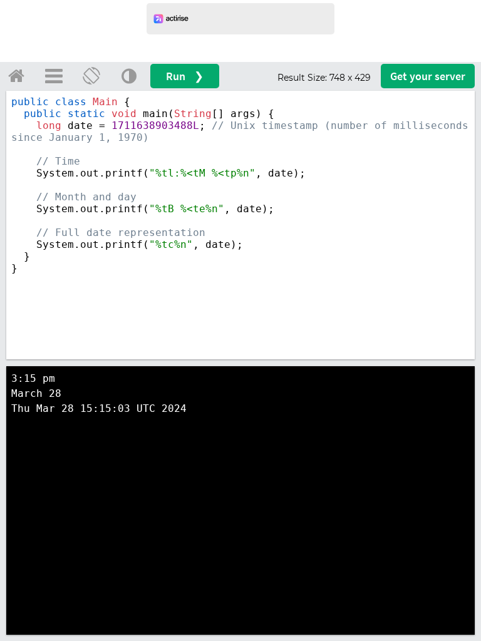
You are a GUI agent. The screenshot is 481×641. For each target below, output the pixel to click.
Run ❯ (185, 76)
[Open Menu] (54, 76)
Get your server (427, 76)
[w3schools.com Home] (16, 76)
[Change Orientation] (91, 76)
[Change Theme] (129, 76)
